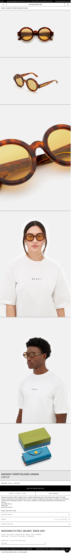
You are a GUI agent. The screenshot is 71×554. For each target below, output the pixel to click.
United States (5, 536)
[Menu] (3, 4)
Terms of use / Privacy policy (17, 536)
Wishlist (28, 534)
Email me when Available (35, 488)
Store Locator (10, 534)
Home (3, 8)
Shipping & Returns (7, 515)
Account (3, 534)
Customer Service (20, 534)
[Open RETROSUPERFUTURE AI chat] (67, 550)
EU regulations (30, 536)
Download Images (6, 505)
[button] (68, 4)
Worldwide (38, 534)
